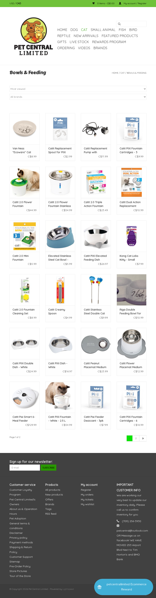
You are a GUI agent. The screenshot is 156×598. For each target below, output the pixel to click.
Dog (74, 30)
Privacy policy (18, 537)
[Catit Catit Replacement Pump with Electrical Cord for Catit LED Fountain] (96, 128)
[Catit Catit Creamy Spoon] (60, 289)
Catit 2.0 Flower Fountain (22, 204)
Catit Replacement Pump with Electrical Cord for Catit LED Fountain (95, 150)
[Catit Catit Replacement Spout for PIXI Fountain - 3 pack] (60, 128)
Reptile (63, 36)
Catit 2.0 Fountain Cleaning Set (24, 311)
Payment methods (21, 542)
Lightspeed (68, 589)
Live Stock (79, 42)
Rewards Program (109, 42)
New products (54, 494)
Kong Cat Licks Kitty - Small (129, 257)
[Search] (119, 24)
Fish (122, 30)
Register (86, 489)
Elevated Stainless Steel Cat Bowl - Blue (59, 258)
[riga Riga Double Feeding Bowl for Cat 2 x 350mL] (132, 289)
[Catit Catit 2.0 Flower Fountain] (25, 182)
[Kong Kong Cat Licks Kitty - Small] (132, 236)
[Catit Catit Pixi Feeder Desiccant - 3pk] (96, 397)
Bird (133, 30)
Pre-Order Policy (20, 566)
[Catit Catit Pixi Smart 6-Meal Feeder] (25, 397)
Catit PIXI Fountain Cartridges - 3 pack (131, 150)
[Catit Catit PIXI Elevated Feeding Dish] (96, 236)
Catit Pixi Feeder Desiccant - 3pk (94, 418)
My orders (87, 494)
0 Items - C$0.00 (106, 3)
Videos (84, 48)
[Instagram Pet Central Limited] (143, 462)
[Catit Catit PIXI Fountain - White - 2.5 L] (60, 397)
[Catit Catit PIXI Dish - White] (60, 343)
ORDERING (66, 48)
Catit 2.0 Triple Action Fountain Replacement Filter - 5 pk (95, 204)
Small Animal (103, 30)
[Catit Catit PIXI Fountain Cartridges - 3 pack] (132, 128)
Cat (84, 30)
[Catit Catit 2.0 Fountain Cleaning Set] (25, 289)
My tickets (87, 499)
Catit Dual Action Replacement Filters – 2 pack (130, 204)
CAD (18, 3)
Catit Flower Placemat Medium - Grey (131, 365)
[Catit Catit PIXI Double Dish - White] (25, 343)
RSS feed (50, 513)
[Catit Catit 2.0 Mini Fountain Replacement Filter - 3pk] (25, 236)
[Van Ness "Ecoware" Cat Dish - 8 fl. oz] (25, 128)
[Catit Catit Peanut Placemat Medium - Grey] (96, 343)
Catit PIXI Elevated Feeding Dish (95, 257)
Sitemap (15, 561)
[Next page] (142, 438)
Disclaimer (16, 533)
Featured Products (120, 36)
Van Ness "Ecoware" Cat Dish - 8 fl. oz (22, 150)
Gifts (61, 42)
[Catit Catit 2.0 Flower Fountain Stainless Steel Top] (60, 182)
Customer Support (21, 557)
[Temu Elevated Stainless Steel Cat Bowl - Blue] (60, 236)
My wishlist (87, 504)
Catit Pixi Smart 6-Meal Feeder (24, 418)
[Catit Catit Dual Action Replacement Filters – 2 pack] (132, 182)
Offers (49, 499)
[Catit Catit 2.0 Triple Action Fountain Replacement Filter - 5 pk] (96, 182)
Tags (48, 509)
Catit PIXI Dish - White (57, 365)
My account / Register (134, 3)
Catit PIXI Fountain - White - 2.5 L (59, 418)
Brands (100, 48)
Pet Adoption (18, 518)
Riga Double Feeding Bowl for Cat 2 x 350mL (130, 311)
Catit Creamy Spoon (56, 311)
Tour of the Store (20, 576)
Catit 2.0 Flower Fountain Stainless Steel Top (59, 204)
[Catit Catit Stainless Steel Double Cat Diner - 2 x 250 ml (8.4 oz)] (96, 289)
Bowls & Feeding (136, 72)
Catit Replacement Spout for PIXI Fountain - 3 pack (60, 150)
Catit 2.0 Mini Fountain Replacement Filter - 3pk (24, 258)
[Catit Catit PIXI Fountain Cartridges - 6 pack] (132, 397)
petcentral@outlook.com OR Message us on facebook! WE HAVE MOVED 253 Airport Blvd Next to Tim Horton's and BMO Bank (132, 545)
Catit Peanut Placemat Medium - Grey (95, 365)
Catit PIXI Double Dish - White (23, 365)
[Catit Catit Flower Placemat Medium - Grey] (132, 343)
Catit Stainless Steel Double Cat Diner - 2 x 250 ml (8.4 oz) (95, 311)
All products (52, 489)
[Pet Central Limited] (33, 36)
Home (62, 30)
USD (12, 3)
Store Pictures (18, 571)
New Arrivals (86, 36)
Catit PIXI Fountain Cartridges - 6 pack (131, 419)
